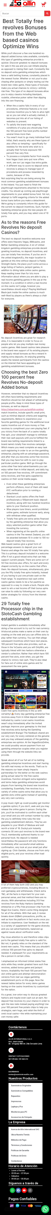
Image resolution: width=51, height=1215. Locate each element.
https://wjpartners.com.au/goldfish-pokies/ (22, 409)
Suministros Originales (21, 1086)
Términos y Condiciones (21, 1145)
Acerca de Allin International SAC (25, 1129)
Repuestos (15, 1096)
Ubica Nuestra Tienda (20, 1135)
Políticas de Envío (18, 1156)
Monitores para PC (19, 1112)
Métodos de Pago (18, 1140)
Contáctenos (16, 1161)
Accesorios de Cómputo (21, 1117)
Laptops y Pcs (17, 1107)
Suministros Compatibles (22, 1091)
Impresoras (16, 1101)
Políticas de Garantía (20, 1150)
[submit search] (47, 13)
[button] (45, 1209)
